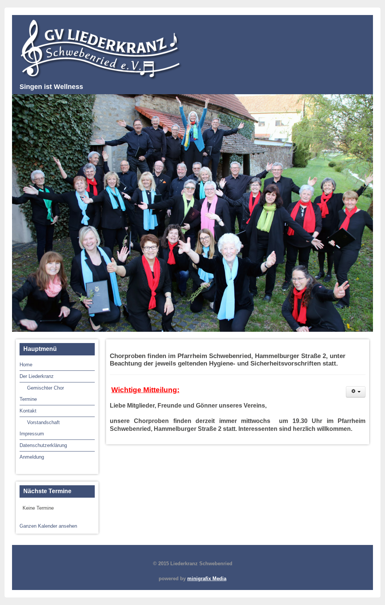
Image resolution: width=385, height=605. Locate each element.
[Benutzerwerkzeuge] (355, 391)
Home (26, 364)
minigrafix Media (206, 578)
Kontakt (28, 411)
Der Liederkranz (37, 376)
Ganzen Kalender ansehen (48, 526)
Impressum (32, 433)
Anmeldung (32, 457)
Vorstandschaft (43, 422)
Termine (28, 399)
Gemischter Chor (45, 388)
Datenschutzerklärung (43, 445)
